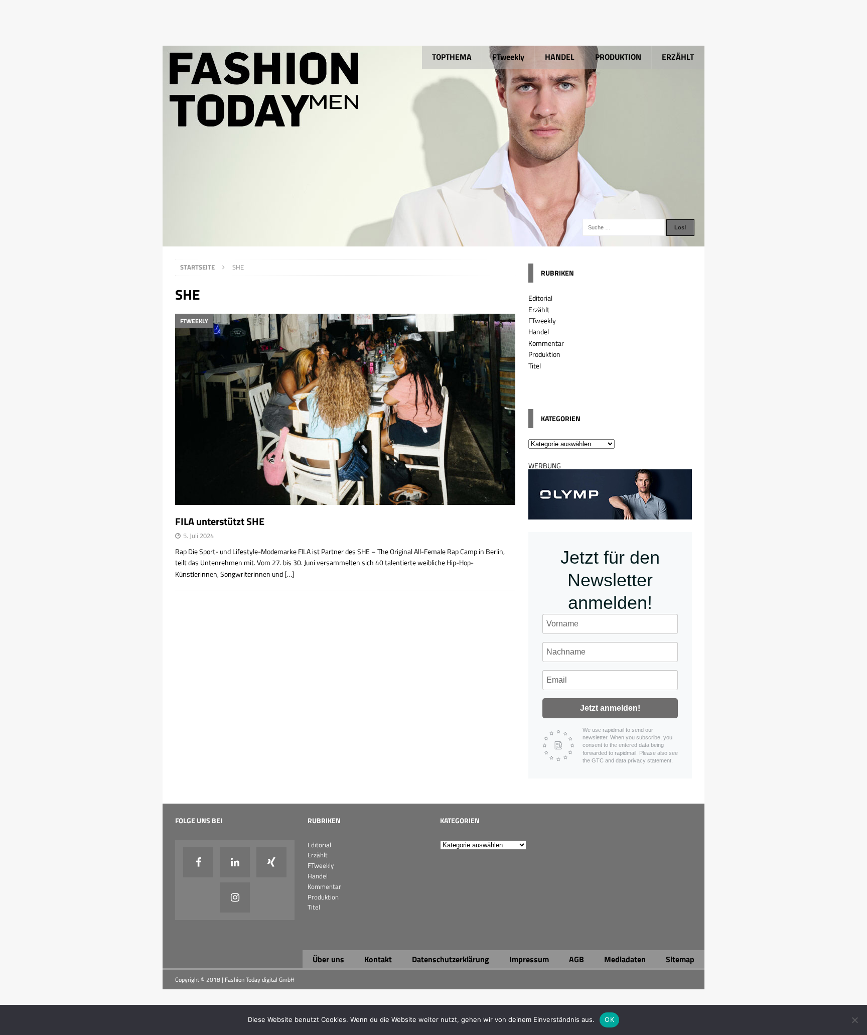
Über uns (328, 959)
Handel (538, 331)
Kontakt (378, 959)
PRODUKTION (618, 57)
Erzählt (538, 309)
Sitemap (680, 959)
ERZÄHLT (678, 57)
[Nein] (854, 1020)
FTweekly (508, 57)
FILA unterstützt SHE (219, 521)
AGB (576, 959)
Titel (534, 365)
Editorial (540, 298)
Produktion (544, 354)
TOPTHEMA (452, 57)
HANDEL (559, 57)
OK (609, 1019)
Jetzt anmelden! (610, 708)
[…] (289, 574)
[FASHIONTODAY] (433, 240)
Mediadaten (625, 959)
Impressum (529, 959)
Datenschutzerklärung (450, 959)
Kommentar (546, 343)
